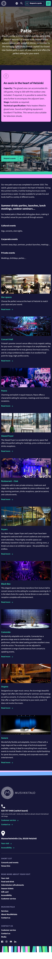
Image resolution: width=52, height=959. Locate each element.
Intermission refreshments (12, 885)
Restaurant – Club (9, 481)
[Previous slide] (4, 166)
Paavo (4, 390)
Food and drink (7, 881)
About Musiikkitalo (9, 914)
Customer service (8, 820)
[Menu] (48, 3)
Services (4, 911)
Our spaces (6, 297)
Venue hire (5, 866)
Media (3, 937)
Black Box (6, 584)
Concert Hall (7, 339)
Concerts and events (9, 862)
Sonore (4, 738)
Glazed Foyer (7, 436)
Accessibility (6, 848)
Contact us (5, 825)
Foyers (4, 529)
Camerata (6, 632)
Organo (4, 686)
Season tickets (7, 888)
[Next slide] (10, 166)
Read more (5, 309)
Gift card (4, 892)
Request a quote (36, 3)
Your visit (5, 843)
